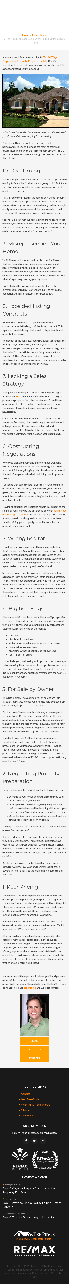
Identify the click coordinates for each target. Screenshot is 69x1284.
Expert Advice (40, 34)
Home (25, 34)
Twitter (34, 1058)
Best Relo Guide (30, 1099)
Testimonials (28, 1115)
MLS (18, 396)
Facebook (34, 1049)
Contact (25, 1093)
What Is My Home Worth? (35, 1104)
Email (34, 1041)
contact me (30, 987)
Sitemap (25, 1110)
